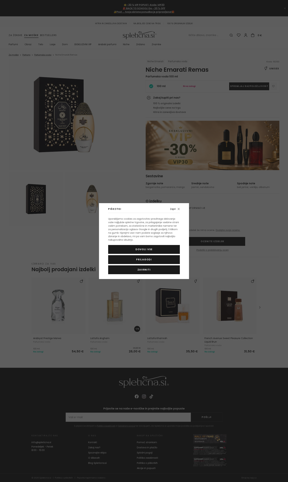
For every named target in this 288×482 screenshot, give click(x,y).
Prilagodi (144, 259)
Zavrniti (144, 269)
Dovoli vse (144, 249)
